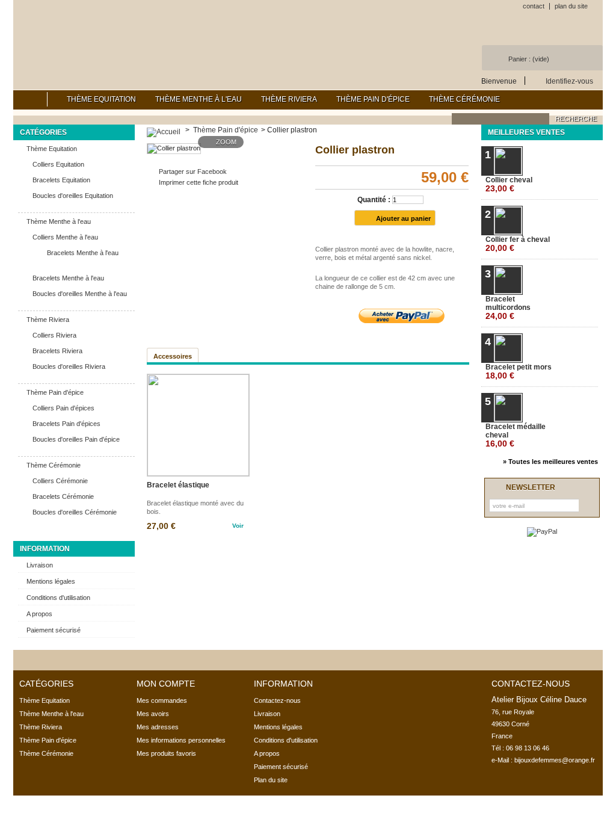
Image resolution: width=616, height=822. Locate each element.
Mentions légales (50, 581)
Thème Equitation (101, 99)
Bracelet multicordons (508, 308)
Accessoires (172, 356)
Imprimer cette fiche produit (198, 182)
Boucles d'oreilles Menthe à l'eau (79, 293)
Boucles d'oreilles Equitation (72, 195)
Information (45, 549)
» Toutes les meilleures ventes (550, 461)
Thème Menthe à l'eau (198, 99)
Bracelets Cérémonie (63, 496)
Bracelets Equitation (61, 180)
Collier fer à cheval (517, 244)
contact (533, 6)
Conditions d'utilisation (58, 597)
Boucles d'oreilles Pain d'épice (76, 439)
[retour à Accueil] (163, 130)
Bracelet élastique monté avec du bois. (195, 507)
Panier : (528, 59)
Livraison (39, 565)
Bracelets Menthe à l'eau (83, 252)
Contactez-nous (277, 700)
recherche (576, 118)
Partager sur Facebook (193, 171)
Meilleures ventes (526, 132)
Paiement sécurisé (53, 630)
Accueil (30, 99)
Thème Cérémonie (464, 99)
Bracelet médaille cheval (515, 435)
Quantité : (373, 200)
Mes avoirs (153, 713)
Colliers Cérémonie (60, 480)
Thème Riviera (289, 99)
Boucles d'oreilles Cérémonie (74, 512)
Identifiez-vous (569, 81)
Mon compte (166, 683)
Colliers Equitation (58, 164)
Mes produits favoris (166, 753)
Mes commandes (162, 700)
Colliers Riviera (54, 335)
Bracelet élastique (178, 485)
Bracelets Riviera (57, 350)
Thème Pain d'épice (373, 99)
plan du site (571, 6)
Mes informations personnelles (181, 740)
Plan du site (271, 779)
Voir (238, 525)
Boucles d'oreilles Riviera (68, 366)
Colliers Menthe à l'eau (65, 237)
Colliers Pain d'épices (63, 408)
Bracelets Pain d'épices (66, 423)
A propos (39, 613)
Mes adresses (158, 727)
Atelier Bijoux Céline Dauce (144, 36)
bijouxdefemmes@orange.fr (554, 760)
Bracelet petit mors (518, 371)
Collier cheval (508, 184)
